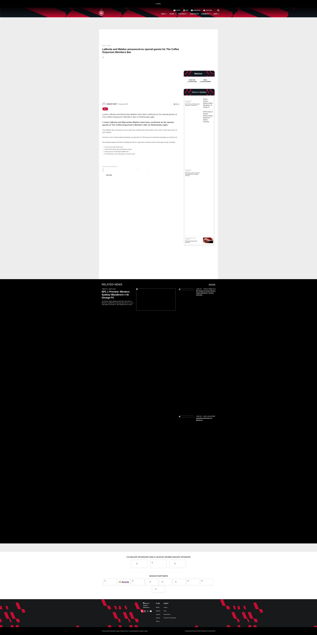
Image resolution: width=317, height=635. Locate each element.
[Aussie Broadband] (109, 582)
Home (104, 45)
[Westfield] (158, 589)
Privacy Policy (115, 169)
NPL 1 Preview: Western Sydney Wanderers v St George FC (116, 294)
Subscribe (109, 175)
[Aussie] (123, 582)
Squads (158, 617)
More (216, 14)
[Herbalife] (177, 564)
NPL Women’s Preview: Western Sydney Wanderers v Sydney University (192, 174)
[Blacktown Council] (137, 582)
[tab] (192, 81)
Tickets (165, 607)
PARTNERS (182, 14)
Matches (158, 611)
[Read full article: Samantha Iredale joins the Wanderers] (208, 240)
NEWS (163, 14)
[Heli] (151, 582)
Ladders (158, 614)
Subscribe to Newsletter (170, 617)
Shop (165, 611)
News (109, 45)
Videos (157, 621)
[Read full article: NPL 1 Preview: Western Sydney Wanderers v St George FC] (208, 103)
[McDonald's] (179, 582)
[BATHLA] (139, 564)
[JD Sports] (165, 582)
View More (212, 284)
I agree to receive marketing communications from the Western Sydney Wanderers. (126, 171)
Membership (167, 614)
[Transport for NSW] (207, 582)
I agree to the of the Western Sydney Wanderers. (121, 169)
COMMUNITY (205, 14)
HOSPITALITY (194, 14)
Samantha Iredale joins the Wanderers (204, 419)
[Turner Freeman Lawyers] (158, 564)
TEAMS (171, 14)
